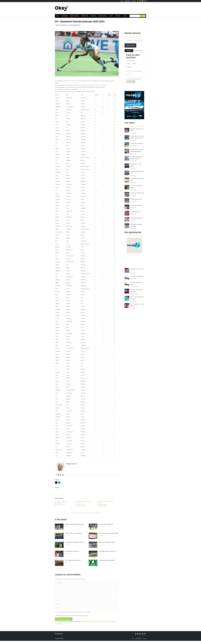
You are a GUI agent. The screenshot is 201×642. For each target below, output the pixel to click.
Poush (61, 638)
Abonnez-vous (130, 45)
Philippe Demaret (59, 633)
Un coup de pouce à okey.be (136, 276)
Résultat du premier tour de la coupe (74, 524)
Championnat (79, 512)
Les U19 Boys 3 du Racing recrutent (74, 542)
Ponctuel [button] (129, 50)
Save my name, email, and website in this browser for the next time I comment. (73, 611)
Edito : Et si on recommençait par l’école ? (137, 297)
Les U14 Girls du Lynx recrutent (73, 560)
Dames (90, 512)
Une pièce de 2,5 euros (135, 211)
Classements (85, 512)
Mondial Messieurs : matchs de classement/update (136, 150)
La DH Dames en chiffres (61, 501)
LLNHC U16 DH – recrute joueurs (73, 533)
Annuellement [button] (138, 50)
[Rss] (61, 475)
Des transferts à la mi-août (72, 551)
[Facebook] (56, 475)
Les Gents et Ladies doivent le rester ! (108, 533)
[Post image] (59, 527)
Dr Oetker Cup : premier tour (106, 524)
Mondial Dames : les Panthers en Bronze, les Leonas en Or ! (137, 137)
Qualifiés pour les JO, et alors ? (137, 269)
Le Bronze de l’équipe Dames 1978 (137, 172)
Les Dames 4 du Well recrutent (107, 542)
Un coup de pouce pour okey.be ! (135, 283)
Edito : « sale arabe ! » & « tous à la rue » (137, 305)
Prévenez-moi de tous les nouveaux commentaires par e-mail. (72, 615)
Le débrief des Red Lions (136, 199)
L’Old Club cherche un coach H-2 (107, 551)
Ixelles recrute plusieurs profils (107, 560)
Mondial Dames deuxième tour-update (136, 225)
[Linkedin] (63, 475)
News (93, 512)
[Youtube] (58, 475)
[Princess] (134, 253)
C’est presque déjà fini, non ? (136, 218)
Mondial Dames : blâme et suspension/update (136, 157)
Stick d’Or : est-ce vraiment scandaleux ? (136, 290)
